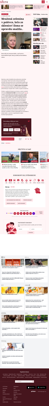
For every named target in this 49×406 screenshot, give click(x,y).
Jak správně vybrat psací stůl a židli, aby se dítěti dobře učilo (12, 351)
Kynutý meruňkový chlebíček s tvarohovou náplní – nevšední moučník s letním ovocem (35, 295)
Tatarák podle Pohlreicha (41, 375)
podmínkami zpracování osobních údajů (10, 133)
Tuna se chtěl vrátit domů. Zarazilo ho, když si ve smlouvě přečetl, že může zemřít (29, 167)
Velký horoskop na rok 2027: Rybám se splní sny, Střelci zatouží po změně (39, 7)
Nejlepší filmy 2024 (12, 374)
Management (16, 386)
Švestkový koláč (44, 377)
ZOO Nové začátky (6, 375)
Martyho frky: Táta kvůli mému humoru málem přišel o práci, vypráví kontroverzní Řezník (36, 323)
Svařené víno (33, 375)
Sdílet (28, 15)
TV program (25, 374)
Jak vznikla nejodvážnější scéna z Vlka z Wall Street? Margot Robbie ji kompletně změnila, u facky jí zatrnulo (12, 335)
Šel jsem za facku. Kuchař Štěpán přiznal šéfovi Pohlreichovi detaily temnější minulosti (35, 279)
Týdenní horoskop (27, 200)
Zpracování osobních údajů (17, 394)
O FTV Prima (5, 386)
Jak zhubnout (5, 374)
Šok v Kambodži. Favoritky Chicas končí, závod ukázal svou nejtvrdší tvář (43, 62)
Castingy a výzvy (17, 390)
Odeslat (17, 129)
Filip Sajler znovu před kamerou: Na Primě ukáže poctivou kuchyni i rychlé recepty (43, 52)
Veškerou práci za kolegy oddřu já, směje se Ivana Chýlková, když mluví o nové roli (35, 273)
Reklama (4, 390)
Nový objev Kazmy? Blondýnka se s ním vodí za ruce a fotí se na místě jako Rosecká (36, 335)
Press (15, 388)
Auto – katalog (13, 375)
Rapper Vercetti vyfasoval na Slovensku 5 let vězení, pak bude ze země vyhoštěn (36, 329)
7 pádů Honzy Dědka (21, 375)
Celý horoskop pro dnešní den (13, 200)
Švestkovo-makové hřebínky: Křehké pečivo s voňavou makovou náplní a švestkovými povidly (36, 307)
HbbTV (4, 392)
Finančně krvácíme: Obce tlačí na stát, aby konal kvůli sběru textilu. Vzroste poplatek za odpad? (12, 267)
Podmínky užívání (6, 394)
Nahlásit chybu (5, 402)
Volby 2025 (28, 375)
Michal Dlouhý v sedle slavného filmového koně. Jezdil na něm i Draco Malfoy (10, 166)
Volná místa (5, 388)
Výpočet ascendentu (20, 377)
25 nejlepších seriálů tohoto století (8, 322)
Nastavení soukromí (17, 402)
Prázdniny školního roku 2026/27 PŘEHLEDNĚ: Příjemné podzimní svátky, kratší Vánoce (12, 279)
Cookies (4, 397)
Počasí (38, 374)
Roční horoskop (21, 203)
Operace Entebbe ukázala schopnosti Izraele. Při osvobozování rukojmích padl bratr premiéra (11, 301)
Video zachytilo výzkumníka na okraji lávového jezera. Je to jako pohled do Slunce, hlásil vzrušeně (12, 307)
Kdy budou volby (43, 374)
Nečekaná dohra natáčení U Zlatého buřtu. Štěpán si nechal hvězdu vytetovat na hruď (35, 267)
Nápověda (15, 397)
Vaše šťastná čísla (24, 210)
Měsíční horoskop (11, 203)
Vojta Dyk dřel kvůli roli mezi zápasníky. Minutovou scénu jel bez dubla (43, 47)
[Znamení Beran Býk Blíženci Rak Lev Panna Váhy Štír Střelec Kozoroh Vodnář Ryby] (11, 129)
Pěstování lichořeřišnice (11, 377)
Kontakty (15, 392)
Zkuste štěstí (40, 212)
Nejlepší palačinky (36, 377)
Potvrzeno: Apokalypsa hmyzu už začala (9, 294)
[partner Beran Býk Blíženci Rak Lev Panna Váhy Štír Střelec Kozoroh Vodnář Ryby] (37, 229)
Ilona (2, 87)
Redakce (15, 398)
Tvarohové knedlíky (28, 377)
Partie (35, 374)
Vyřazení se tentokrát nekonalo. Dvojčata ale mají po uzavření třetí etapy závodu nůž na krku (43, 57)
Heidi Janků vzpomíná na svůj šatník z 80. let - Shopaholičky (43, 30)
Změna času (30, 374)
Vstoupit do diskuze (9, 139)
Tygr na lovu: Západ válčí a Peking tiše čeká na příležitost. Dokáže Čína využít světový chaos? (11, 273)
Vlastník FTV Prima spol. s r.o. (7, 399)
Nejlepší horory (19, 374)
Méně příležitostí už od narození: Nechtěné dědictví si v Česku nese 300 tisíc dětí (16, 7)
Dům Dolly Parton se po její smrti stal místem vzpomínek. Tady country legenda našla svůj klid (11, 363)
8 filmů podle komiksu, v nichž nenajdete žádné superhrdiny (11, 329)
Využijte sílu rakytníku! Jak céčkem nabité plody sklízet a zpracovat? (12, 357)
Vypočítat (31, 232)
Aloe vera (4, 377)
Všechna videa (44, 14)
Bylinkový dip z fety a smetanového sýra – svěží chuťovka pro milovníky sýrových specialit (35, 301)
